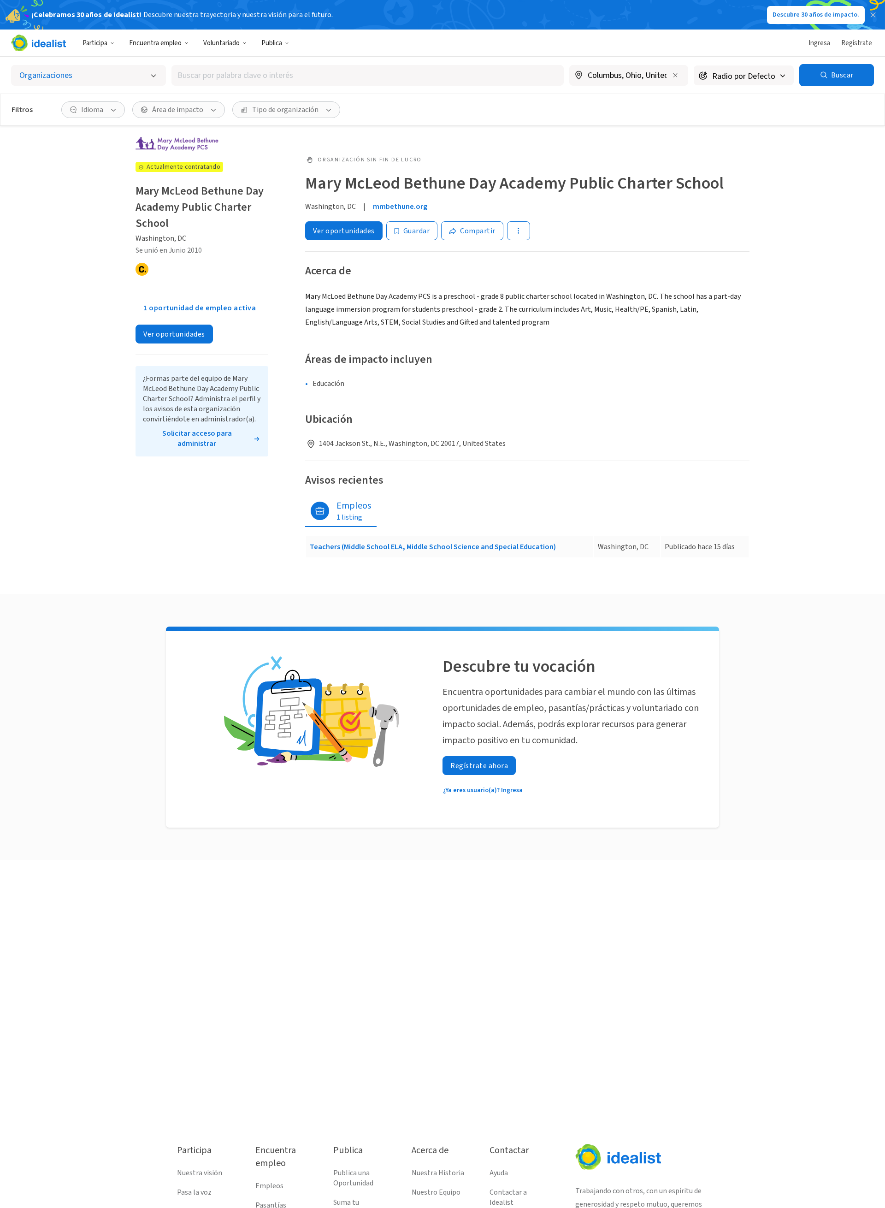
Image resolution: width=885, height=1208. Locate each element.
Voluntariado (221, 43)
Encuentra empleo (155, 43)
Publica (271, 43)
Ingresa (819, 43)
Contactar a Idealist (508, 1197)
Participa (95, 43)
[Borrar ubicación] (675, 75)
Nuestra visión (199, 1173)
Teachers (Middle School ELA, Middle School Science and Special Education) (433, 547)
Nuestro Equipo (436, 1192)
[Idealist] (38, 43)
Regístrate (856, 43)
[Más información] (628, 76)
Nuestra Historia (438, 1173)
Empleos (269, 1186)
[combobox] (367, 75)
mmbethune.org (400, 206)
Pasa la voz (194, 1192)
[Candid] (142, 269)
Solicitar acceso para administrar (197, 438)
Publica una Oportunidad (353, 1178)
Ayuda (499, 1173)
